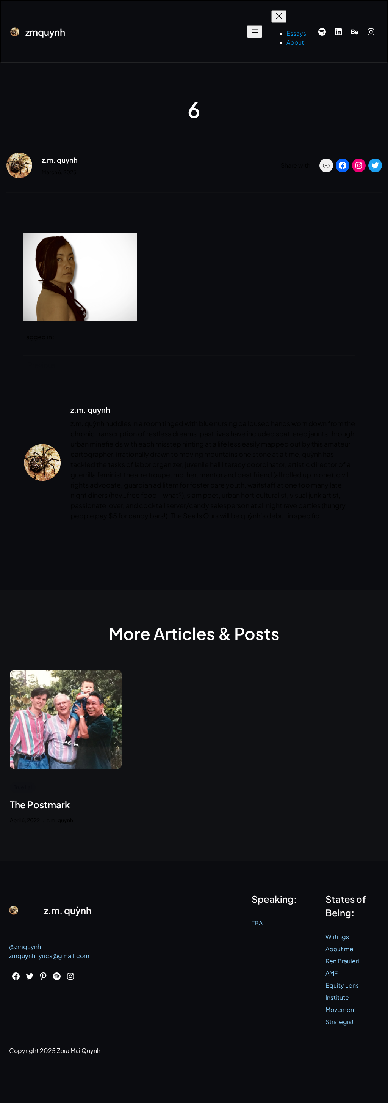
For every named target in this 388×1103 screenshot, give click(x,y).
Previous (41, 364)
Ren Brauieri (342, 961)
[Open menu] (254, 31)
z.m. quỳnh (67, 910)
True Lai (23, 787)
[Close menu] (278, 16)
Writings (337, 937)
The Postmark (40, 804)
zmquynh (45, 32)
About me (339, 949)
